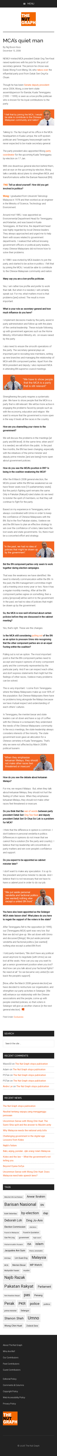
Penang (38, 1295)
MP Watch (36, 1264)
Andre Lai (8, 1086)
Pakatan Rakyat (18, 1286)
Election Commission (14, 1227)
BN (42, 1205)
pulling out (37, 635)
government (24, 1237)
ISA (29, 1244)
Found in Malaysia (11, 1233)
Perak (9, 1303)
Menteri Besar (19, 1265)
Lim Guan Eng (21, 1258)
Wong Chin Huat (13, 1325)
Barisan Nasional (20, 1204)
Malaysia (39, 1257)
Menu (30, 3)
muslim (26, 1270)
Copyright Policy (10, 1391)
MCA (6, 1265)
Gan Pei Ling (9, 1237)
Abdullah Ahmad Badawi (13, 1197)
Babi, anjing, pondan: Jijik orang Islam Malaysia (26, 1151)
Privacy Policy (9, 1404)
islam (39, 1244)
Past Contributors (11, 1364)
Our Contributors (10, 1357)
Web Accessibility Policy (14, 1397)
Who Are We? (9, 1351)
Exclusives (18, 1017)
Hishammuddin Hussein (13, 1244)
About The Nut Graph (12, 1345)
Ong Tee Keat (31, 815)
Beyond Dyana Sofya (13, 1166)
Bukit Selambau (10, 1214)
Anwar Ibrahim (36, 1196)
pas (27, 1295)
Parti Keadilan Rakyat (12, 1296)
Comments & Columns (13, 1385)
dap (45, 1213)
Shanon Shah (14, 1318)
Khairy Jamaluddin (36, 1251)
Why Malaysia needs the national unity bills (25, 1130)
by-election (30, 1213)
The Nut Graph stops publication (31, 1063)
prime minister (10, 1311)
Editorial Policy (10, 1379)
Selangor (25, 1310)
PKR (22, 1303)
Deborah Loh (13, 1220)
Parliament (44, 1286)
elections (33, 1227)
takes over (42, 70)
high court (37, 1238)
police (34, 1303)
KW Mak (7, 1258)
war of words (31, 811)
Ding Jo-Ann (34, 1220)
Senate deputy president (36, 85)
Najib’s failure (10, 1145)
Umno (33, 1318)
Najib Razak (14, 1277)
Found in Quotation (31, 1232)
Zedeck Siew (32, 1326)
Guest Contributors (11, 1370)
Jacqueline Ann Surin (14, 1250)
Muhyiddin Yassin (11, 1270)
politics (47, 1304)
